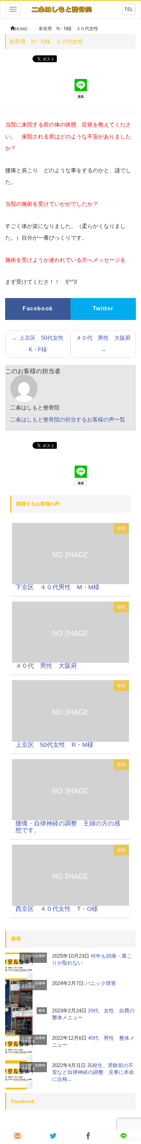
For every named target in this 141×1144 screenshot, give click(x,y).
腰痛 (121, 528)
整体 (41, 1010)
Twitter (103, 308)
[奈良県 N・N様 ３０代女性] (70, 553)
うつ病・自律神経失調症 (33, 984)
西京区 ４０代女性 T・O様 (56, 908)
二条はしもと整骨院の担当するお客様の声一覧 (67, 419)
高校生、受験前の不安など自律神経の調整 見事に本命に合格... (93, 1072)
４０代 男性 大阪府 (103, 343)
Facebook (38, 308)
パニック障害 (100, 983)
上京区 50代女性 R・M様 (54, 744)
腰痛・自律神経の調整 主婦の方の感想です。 (67, 827)
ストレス (28, 956)
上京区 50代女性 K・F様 (40, 343)
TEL (128, 9)
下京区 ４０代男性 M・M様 (57, 587)
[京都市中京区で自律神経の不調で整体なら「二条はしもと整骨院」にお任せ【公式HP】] (61, 9)
